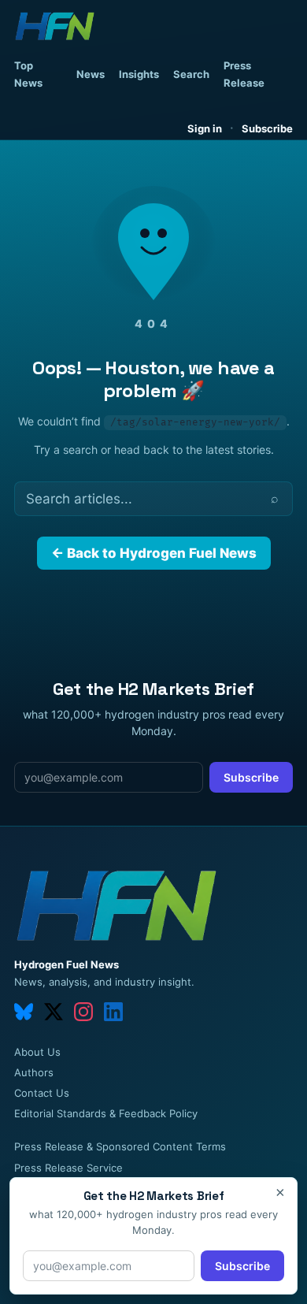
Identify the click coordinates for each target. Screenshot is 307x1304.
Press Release (244, 74)
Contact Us (41, 1093)
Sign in (204, 128)
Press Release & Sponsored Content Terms (120, 1146)
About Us (37, 1052)
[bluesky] (23, 1011)
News (90, 74)
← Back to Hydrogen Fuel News (154, 553)
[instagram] (83, 1011)
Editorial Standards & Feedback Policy (106, 1113)
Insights (139, 74)
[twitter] (53, 1011)
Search (191, 74)
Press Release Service (68, 1167)
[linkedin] (113, 1011)
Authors (34, 1072)
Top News (28, 74)
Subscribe (267, 128)
